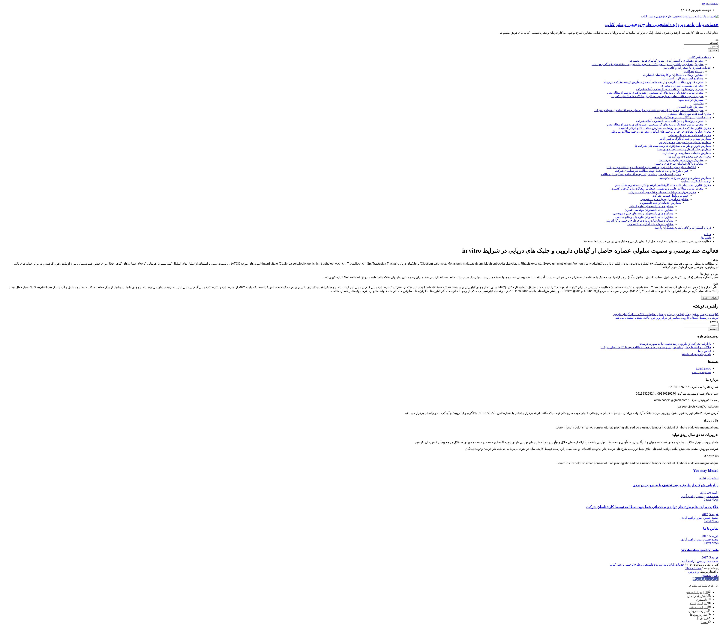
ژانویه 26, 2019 (709, 492)
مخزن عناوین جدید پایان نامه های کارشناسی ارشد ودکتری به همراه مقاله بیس (655, 92)
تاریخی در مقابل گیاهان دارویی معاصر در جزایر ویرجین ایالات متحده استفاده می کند (666, 317)
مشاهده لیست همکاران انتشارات (683, 78)
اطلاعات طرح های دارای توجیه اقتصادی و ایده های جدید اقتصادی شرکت (651, 167)
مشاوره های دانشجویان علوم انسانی (651, 206)
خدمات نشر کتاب (700, 57)
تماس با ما (704, 350)
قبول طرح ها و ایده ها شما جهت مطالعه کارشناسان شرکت (651, 170)
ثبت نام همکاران (693, 71)
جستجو (714, 42)
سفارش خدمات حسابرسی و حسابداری (686, 153)
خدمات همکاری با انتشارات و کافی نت (687, 67)
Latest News (703, 368)
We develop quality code (696, 354)
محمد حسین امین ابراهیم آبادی (699, 496)
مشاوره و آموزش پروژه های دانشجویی (664, 199)
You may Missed (705, 470)
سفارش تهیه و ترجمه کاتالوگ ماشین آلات (685, 138)
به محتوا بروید (710, 3)
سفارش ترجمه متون (691, 99)
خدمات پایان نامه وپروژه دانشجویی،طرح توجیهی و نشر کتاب (661, 24)
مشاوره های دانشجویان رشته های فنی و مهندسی (643, 213)
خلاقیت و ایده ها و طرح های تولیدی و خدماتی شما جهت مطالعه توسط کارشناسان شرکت (656, 347)
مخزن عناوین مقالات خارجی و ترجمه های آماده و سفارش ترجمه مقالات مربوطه (654, 82)
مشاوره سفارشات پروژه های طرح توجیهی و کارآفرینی (640, 220)
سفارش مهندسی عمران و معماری (682, 85)
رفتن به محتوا (710, 575)
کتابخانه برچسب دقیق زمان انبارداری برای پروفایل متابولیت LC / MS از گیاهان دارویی (665, 314)
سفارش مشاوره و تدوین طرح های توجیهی (685, 142)
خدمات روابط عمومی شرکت (670, 195)
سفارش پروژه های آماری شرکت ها (681, 160)
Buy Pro (699, 103)
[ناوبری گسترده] (717, 40)
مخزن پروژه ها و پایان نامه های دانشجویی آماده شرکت (670, 89)
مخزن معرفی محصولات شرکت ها (689, 156)
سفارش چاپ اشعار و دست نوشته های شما (684, 149)
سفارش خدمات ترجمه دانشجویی (660, 202)
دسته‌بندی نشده (701, 372)
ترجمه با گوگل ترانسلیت (696, 181)
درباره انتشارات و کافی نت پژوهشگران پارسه (683, 117)
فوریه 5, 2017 (710, 514)
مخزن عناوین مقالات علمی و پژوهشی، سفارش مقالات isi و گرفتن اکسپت (657, 96)
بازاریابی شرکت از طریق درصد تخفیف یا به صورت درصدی (675, 343)
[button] (705, 579)
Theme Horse (693, 568)
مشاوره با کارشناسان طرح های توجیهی (679, 163)
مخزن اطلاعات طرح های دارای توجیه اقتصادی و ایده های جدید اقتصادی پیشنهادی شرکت (649, 110)
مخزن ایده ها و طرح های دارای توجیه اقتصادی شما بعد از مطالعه (641, 174)
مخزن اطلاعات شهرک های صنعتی (689, 113)
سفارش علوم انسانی (690, 106)
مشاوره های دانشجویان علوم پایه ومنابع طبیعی (645, 217)
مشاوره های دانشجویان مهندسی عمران (649, 209)
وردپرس (693, 571)
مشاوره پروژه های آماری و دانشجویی (650, 224)
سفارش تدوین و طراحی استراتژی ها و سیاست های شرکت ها (673, 145)
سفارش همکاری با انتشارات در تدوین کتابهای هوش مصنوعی (666, 60)
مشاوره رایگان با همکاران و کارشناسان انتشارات (673, 74)
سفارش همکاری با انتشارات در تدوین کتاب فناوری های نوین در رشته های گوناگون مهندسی (647, 64)
